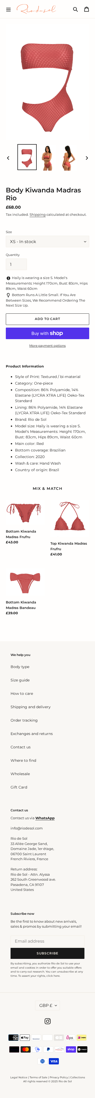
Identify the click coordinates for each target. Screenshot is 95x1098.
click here (53, 976)
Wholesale (20, 773)
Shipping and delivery (31, 707)
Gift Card (19, 787)
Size (9, 232)
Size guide (20, 680)
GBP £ (45, 1005)
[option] (27, 157)
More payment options (47, 346)
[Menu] (8, 9)
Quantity (13, 255)
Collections (77, 1077)
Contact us (21, 747)
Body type (20, 666)
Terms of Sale (38, 1077)
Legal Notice (18, 1077)
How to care (22, 693)
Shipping (38, 214)
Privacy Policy (59, 1077)
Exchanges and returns (32, 733)
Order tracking (24, 720)
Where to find (23, 760)
